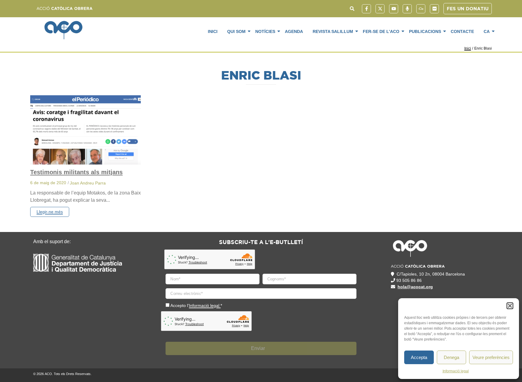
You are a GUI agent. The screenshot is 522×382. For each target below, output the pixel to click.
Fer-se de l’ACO (381, 31)
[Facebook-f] (366, 8)
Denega (451, 357)
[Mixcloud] (420, 8)
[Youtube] (393, 8)
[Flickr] (434, 8)
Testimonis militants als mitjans (76, 172)
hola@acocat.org (415, 286)
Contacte (462, 31)
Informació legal (456, 371)
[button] (510, 306)
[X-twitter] (380, 8)
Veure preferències (491, 357)
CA (487, 31)
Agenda (294, 31)
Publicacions (425, 31)
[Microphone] (407, 8)
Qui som (236, 31)
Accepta (419, 357)
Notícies (265, 31)
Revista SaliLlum (333, 31)
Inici (213, 31)
